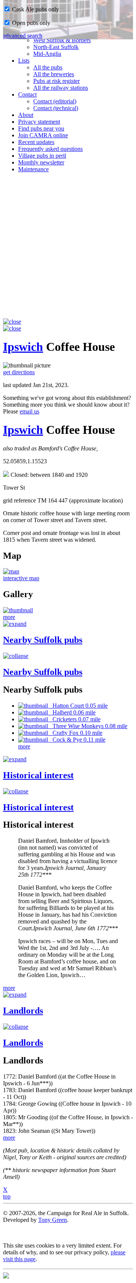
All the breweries (53, 74)
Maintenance (33, 169)
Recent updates (36, 142)
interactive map (21, 578)
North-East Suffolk (56, 47)
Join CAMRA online (43, 135)
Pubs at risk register (56, 81)
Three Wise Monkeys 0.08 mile (87, 726)
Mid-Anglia (47, 54)
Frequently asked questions (50, 149)
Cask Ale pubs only (35, 9)
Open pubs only (30, 23)
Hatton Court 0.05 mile (78, 705)
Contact (27, 94)
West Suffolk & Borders (62, 40)
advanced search (22, 35)
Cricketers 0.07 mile (74, 719)
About (25, 115)
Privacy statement (39, 121)
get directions (19, 372)
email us (29, 411)
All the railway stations (60, 88)
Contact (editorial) (54, 101)
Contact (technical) (55, 108)
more (9, 617)
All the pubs (47, 67)
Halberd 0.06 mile (72, 712)
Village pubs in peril (42, 155)
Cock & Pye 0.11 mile (76, 739)
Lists (23, 60)
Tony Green (52, 1220)
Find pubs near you (41, 128)
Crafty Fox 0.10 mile (75, 733)
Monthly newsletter (41, 162)
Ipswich (23, 346)
